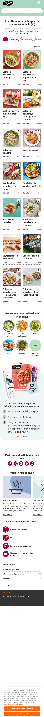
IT (11, 585)
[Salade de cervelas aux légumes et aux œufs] (32, 69)
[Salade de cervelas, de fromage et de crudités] (32, 108)
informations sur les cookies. (14, 704)
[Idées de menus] (17, 496)
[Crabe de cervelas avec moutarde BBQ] (12, 108)
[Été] (9, 348)
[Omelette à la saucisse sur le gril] (32, 179)
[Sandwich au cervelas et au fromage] (12, 179)
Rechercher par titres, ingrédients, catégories (22, 10)
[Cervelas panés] (32, 144)
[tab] (22, 564)
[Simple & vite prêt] (9, 328)
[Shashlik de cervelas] (12, 215)
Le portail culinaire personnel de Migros (16, 521)
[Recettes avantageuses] (22, 328)
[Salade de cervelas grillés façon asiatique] (32, 286)
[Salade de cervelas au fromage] (12, 69)
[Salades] (22, 348)
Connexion (24, 436)
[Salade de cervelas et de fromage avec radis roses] (12, 286)
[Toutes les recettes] (35, 348)
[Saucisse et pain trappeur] (32, 250)
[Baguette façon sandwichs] (12, 250)
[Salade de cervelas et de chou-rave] (32, 215)
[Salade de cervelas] (12, 144)
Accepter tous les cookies (22, 714)
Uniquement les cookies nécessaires (22, 709)
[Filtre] (5, 39)
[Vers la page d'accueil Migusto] (8, 2)
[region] (22, 702)
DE (4, 585)
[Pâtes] (35, 328)
